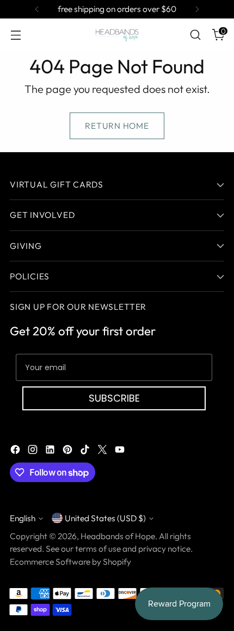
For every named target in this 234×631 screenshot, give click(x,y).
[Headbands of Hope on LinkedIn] (51, 451)
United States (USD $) (105, 518)
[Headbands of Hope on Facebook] (16, 451)
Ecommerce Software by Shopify (70, 561)
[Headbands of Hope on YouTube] (120, 451)
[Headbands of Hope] (117, 35)
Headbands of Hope (118, 535)
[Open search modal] (195, 35)
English (22, 518)
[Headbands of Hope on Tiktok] (86, 451)
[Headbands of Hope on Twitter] (103, 451)
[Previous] (37, 9)
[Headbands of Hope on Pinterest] (68, 451)
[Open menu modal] (15, 35)
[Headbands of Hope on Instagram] (33, 451)
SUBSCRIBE (114, 398)
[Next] (197, 9)
